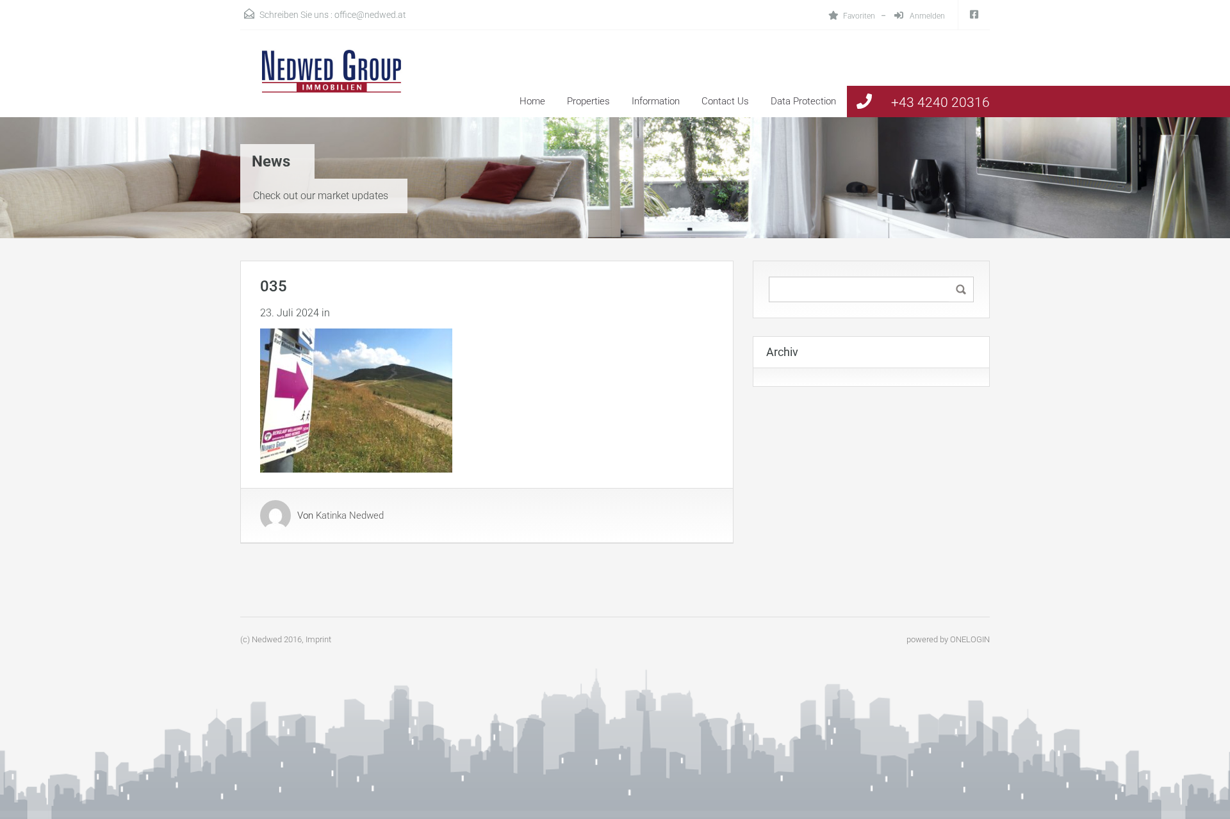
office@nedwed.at (370, 15)
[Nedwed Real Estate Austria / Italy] (323, 83)
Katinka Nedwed (350, 515)
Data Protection (803, 101)
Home (532, 101)
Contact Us (725, 101)
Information (656, 101)
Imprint (318, 639)
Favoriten (859, 16)
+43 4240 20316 (940, 102)
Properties (588, 101)
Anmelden (926, 16)
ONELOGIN (970, 639)
